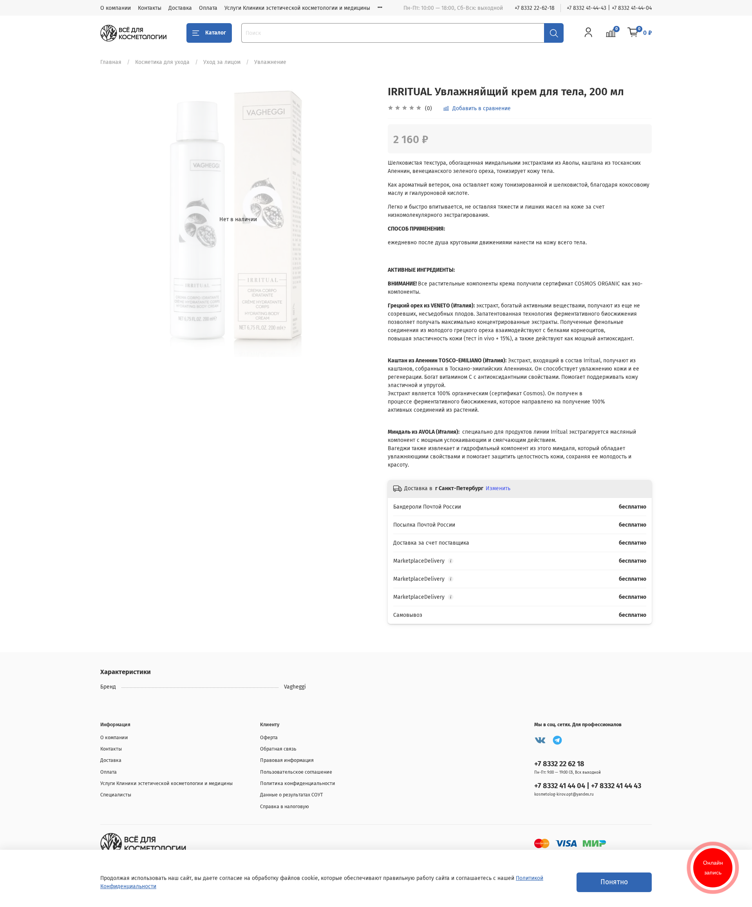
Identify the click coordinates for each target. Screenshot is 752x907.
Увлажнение (270, 62)
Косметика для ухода (162, 62)
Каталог (215, 32)
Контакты (149, 8)
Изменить (498, 488)
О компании (115, 8)
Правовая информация (287, 760)
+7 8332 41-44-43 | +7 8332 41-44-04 (609, 8)
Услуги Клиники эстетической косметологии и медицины (297, 8)
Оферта (269, 737)
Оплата (208, 8)
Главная (110, 62)
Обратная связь (278, 749)
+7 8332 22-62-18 (535, 8)
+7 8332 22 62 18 (559, 764)
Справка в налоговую (284, 806)
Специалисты (115, 795)
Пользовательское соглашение (296, 772)
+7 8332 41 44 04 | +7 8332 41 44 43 (587, 786)
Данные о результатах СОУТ (291, 795)
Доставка (180, 8)
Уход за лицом (221, 62)
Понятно (614, 882)
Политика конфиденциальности (297, 783)
